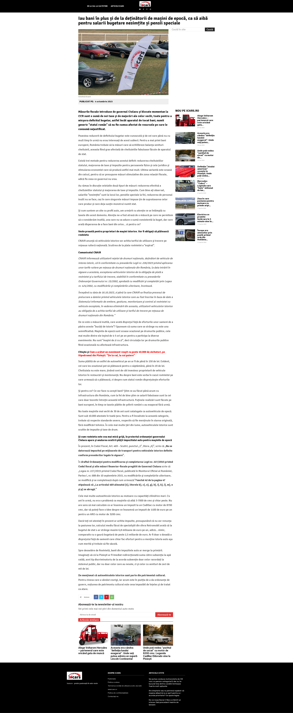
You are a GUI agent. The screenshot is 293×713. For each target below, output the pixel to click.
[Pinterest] (106, 597)
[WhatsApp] (112, 597)
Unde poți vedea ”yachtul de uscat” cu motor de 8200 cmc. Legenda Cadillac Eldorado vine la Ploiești (157, 653)
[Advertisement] (193, 46)
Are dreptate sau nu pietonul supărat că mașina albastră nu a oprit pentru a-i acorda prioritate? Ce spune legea (166, 693)
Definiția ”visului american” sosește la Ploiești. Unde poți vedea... (205, 171)
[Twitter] (101, 597)
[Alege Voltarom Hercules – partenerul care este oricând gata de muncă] (93, 635)
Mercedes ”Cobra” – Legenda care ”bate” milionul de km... (205, 186)
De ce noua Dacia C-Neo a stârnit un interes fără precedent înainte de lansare (165, 702)
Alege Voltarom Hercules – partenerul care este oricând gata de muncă (92, 650)
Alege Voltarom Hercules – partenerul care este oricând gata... (205, 120)
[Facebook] (147, 9)
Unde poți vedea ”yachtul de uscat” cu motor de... (205, 154)
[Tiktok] (143, 9)
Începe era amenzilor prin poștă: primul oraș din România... (204, 235)
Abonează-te (164, 614)
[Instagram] (150, 9)
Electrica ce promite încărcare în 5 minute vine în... (205, 218)
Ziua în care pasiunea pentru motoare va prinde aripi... (205, 202)
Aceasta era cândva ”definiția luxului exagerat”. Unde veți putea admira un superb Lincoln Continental (124, 653)
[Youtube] (139, 9)
